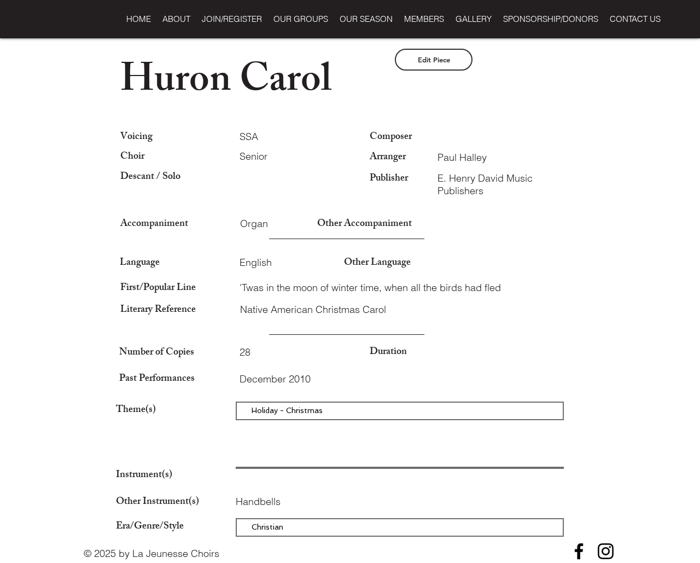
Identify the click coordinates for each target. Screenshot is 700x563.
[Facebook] (579, 551)
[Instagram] (605, 551)
